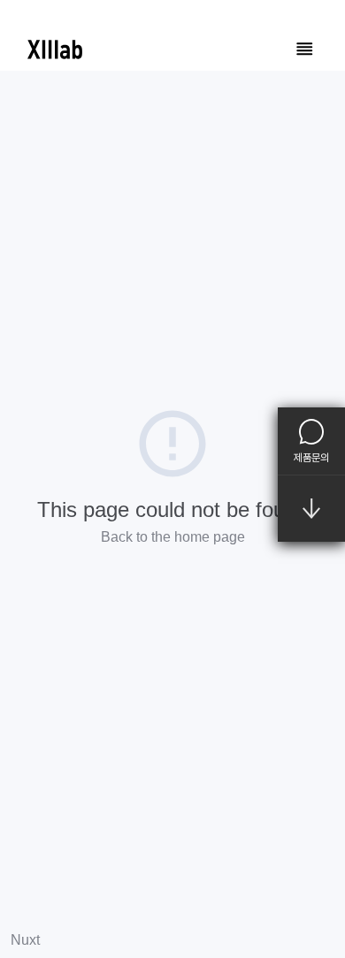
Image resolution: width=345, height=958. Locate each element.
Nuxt (25, 939)
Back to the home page (173, 536)
